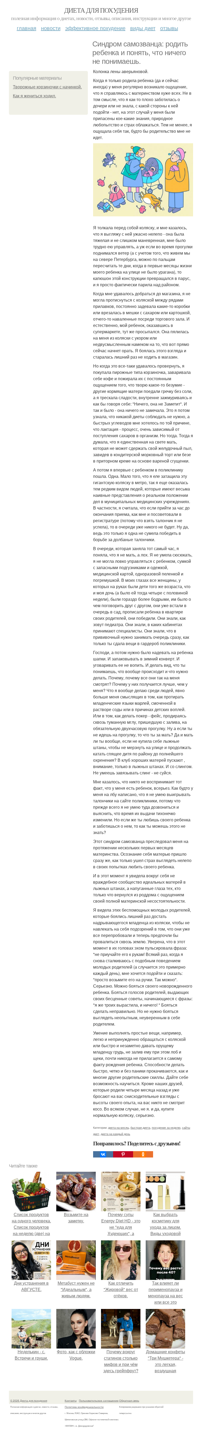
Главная (26, 28)
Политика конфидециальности (84, 1407)
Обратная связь (129, 1400)
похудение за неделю (166, 1127)
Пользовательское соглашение (99, 1400)
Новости (50, 28)
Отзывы (169, 28)
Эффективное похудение (95, 28)
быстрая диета (140, 1127)
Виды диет (142, 28)
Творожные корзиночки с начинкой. (47, 87)
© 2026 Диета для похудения (28, 1400)
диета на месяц (118, 1127)
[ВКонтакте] (103, 1154)
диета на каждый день (115, 1134)
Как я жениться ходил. (34, 96)
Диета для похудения (101, 10)
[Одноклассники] (143, 1154)
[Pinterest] (123, 1154)
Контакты (71, 1400)
